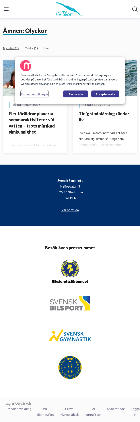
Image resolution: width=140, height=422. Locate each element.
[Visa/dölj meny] (6, 9)
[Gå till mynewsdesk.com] (18, 403)
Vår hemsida (70, 210)
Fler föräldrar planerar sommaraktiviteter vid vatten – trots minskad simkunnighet (32, 123)
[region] (70, 80)
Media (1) (31, 48)
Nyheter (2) (11, 48)
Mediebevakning (19, 409)
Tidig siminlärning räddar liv (104, 116)
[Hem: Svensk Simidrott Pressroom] (69, 9)
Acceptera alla (105, 94)
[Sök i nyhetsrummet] (135, 9)
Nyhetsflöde (116, 409)
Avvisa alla (76, 94)
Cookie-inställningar (34, 94)
